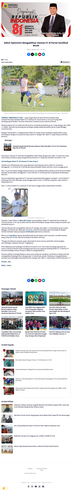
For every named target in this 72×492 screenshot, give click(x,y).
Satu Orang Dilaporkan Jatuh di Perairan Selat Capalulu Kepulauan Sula (37, 425)
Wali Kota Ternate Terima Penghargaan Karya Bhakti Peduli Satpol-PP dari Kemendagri (42, 415)
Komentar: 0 (65, 62)
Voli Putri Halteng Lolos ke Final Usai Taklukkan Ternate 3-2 (59, 333)
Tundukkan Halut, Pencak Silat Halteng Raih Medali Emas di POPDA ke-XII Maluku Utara (11, 334)
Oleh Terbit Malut (6, 62)
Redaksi (30, 468)
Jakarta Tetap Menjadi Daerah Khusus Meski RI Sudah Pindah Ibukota (36, 446)
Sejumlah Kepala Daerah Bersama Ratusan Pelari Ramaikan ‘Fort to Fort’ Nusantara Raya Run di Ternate (40, 147)
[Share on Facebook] (28, 54)
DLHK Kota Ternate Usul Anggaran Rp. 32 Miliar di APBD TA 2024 (34, 436)
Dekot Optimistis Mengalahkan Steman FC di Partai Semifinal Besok (36, 44)
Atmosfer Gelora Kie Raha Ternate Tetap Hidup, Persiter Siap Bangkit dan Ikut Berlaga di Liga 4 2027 (59, 310)
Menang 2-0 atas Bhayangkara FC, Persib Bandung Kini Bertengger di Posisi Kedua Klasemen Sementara (41, 380)
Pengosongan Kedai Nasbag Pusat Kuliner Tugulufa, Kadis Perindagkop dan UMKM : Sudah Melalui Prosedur (40, 389)
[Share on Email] (39, 54)
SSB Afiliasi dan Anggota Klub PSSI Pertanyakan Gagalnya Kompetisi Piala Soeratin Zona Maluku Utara (35, 310)
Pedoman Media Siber (42, 469)
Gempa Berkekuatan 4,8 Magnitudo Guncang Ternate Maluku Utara (34, 369)
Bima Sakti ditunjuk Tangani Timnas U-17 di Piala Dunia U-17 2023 (33, 360)
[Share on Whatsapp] (36, 54)
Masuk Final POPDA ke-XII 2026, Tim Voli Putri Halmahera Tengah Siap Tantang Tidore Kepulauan (36, 334)
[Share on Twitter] (32, 54)
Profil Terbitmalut (30, 473)
